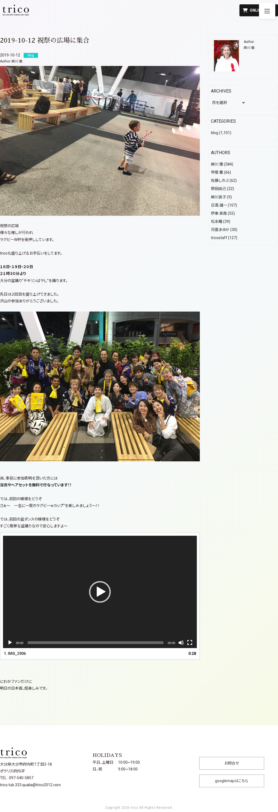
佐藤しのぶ (220, 180)
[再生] (10, 642)
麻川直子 (218, 197)
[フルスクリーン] (189, 642)
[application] (100, 592)
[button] (100, 592)
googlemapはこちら (231, 781)
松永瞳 (216, 221)
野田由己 (218, 188)
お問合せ (231, 763)
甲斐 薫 (217, 172)
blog (214, 133)
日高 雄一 (219, 205)
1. (15, 653)
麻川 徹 (17, 61)
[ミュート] (181, 642)
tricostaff (219, 238)
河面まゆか (220, 229)
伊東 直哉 (219, 213)
